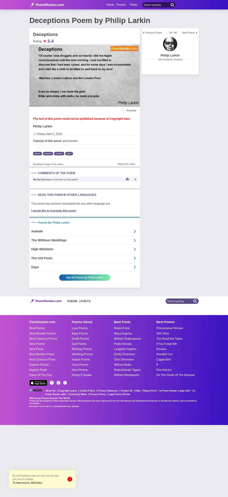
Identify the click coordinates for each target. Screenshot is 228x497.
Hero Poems (80, 369)
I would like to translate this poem (53, 210)
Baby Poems (80, 333)
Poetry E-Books (82, 375)
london (59, 153)
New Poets (36, 349)
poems (48, 153)
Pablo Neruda (123, 343)
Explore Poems (39, 364)
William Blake (122, 364)
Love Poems (80, 328)
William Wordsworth (126, 375)
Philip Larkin (42, 126)
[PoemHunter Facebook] (52, 383)
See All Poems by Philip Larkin (84, 277)
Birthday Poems (82, 349)
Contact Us (127, 390)
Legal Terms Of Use (119, 394)
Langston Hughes (125, 349)
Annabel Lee (164, 354)
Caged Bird (163, 359)
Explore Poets (38, 369)
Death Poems (80, 338)
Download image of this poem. (48, 164)
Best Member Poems (42, 333)
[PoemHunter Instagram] (65, 383)
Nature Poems (81, 359)
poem (37, 153)
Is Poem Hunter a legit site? (175, 390)
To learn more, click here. (27, 482)
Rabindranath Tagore (127, 369)
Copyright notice (67, 390)
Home (110, 4)
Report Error (150, 390)
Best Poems (37, 328)
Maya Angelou (123, 333)
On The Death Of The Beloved (175, 375)
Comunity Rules (78, 394)
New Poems (37, 343)
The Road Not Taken (169, 338)
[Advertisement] (53, 460)
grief (69, 153)
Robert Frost (122, 328)
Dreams (161, 349)
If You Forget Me (166, 343)
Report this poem (126, 164)
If (157, 364)
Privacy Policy (98, 394)
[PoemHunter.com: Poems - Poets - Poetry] (46, 5)
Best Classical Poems (43, 338)
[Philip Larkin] (170, 44)
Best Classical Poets (42, 359)
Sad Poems (79, 343)
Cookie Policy (87, 390)
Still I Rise (162, 333)
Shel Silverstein (124, 359)
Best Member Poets (41, 354)
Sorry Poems (80, 364)
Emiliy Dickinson (124, 354)
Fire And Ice (164, 369)
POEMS (72, 301)
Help (137, 390)
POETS (86, 301)
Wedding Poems (82, 354)
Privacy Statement (108, 390)
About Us (50, 390)
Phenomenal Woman (169, 328)
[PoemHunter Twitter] (58, 383)
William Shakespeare (127, 338)
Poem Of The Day (40, 375)
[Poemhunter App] (38, 383)
